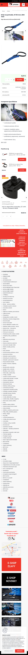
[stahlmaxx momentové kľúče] (7, 240)
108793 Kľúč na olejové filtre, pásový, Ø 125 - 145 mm (16, 165)
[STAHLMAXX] (11, 507)
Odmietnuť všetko (8, 651)
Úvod (3, 11)
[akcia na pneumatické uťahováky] (11, 618)
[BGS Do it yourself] (11, 503)
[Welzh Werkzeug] (11, 510)
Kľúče (8, 11)
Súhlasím (20, 651)
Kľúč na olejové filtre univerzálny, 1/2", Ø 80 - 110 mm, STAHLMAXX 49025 (14, 207)
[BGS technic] (11, 500)
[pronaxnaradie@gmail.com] (9, 537)
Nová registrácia (23, 1)
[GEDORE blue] (11, 516)
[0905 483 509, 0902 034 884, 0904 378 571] (13, 537)
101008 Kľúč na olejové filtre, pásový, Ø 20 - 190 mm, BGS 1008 (17, 154)
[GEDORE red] (11, 519)
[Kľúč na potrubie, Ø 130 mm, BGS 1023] (14, 30)
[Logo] (14, 5)
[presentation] (2, 30)
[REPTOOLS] (11, 521)
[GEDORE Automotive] (11, 513)
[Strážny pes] (25, 80)
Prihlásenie (15, 1)
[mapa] (24, 265)
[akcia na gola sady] (11, 603)
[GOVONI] (11, 524)
